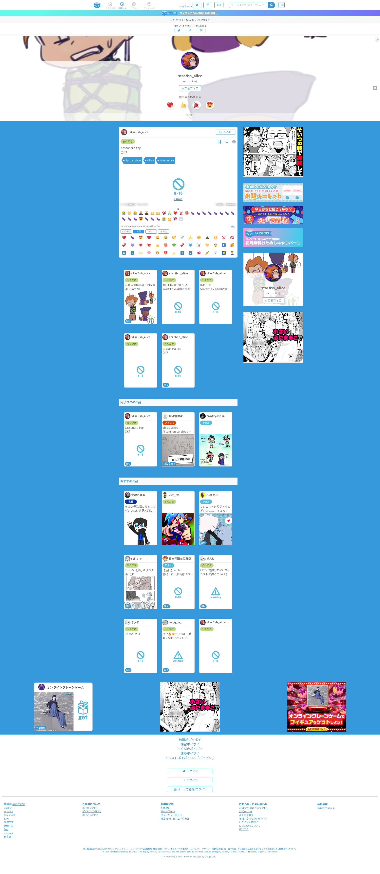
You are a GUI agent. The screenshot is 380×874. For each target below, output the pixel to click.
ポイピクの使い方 (91, 811)
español (8, 811)
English (8, 808)
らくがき (128, 141)
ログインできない (248, 822)
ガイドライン (168, 811)
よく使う (126, 231)
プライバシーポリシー (172, 815)
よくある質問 (246, 815)
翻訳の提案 (18, 804)
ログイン (192, 771)
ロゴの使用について (249, 825)
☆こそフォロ (190, 88)
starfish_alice (190, 75)
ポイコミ (244, 829)
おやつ (151, 231)
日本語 (7, 836)
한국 (6, 818)
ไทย (6, 829)
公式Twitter (245, 811)
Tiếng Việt (9, 815)
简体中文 (8, 822)
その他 (163, 231)
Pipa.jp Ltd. (210, 856)
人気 (139, 231)
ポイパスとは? (90, 815)
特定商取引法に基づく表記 (175, 818)
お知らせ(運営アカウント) (253, 808)
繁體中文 (8, 825)
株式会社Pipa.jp (326, 808)
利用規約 (165, 808)
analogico (197, 856)
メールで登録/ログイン (192, 789)
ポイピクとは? (90, 808)
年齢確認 (178, 199)
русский (8, 833)
